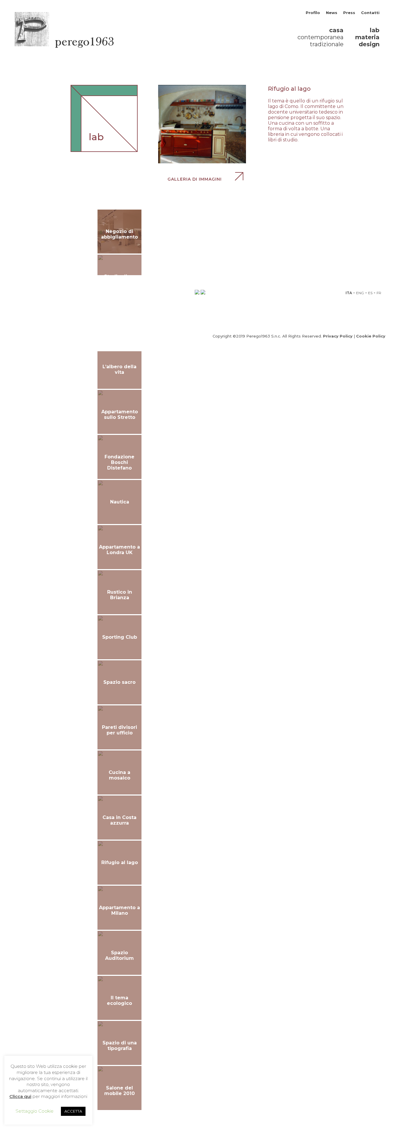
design (369, 44)
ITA (349, 293)
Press (349, 12)
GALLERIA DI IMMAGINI (195, 179)
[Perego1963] (64, 46)
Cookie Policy (370, 336)
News (331, 12)
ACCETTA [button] (73, 1111)
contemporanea (320, 37)
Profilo (313, 12)
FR (379, 293)
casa (336, 30)
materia (367, 37)
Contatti (370, 12)
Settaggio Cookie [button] (35, 1111)
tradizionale (326, 44)
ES (370, 293)
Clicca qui (20, 1096)
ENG (360, 293)
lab (375, 30)
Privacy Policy (338, 336)
